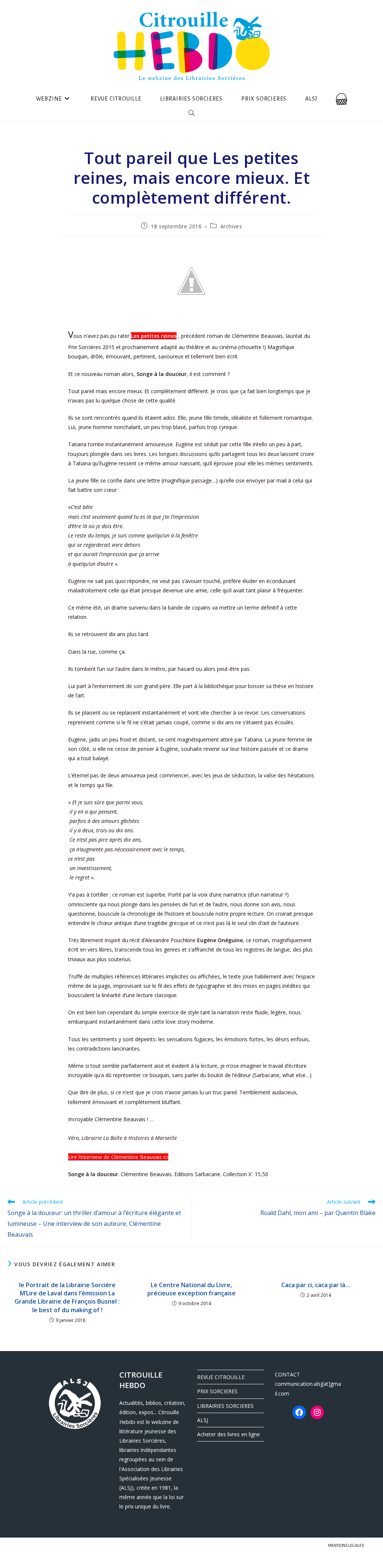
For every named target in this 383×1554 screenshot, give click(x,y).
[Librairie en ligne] (341, 98)
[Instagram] (317, 1412)
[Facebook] (299, 1412)
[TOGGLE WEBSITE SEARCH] (191, 113)
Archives (231, 226)
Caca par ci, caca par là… (315, 1285)
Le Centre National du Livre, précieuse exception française (191, 1289)
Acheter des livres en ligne (228, 1434)
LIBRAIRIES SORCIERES (225, 1405)
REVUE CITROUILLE (221, 1377)
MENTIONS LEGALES (346, 1545)
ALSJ (202, 1420)
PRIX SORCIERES (217, 1391)
